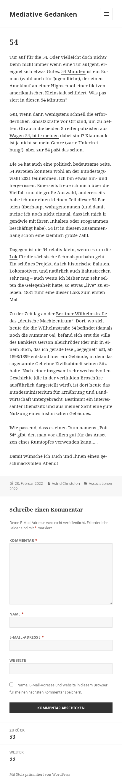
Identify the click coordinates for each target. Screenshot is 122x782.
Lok (13, 256)
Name (16, 614)
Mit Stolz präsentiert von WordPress (39, 774)
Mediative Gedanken (43, 14)
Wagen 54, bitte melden (34, 135)
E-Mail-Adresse (26, 637)
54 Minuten (73, 71)
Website (17, 660)
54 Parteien (21, 171)
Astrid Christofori (66, 483)
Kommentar (23, 540)
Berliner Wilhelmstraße (81, 313)
